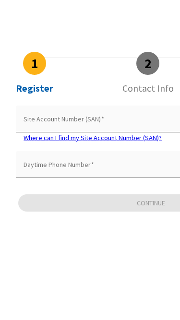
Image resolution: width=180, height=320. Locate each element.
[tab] (34, 73)
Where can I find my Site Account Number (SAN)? (93, 137)
